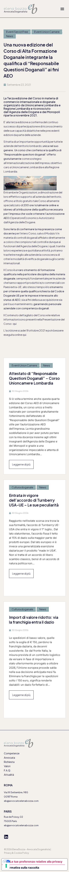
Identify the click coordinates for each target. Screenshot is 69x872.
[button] (62, 9)
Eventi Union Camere (46, 31)
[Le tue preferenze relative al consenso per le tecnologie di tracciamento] (6, 865)
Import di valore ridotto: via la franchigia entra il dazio (33, 619)
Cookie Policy (21, 853)
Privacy (8, 853)
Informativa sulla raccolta (21, 867)
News (9, 36)
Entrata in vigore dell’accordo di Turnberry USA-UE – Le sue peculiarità (34, 500)
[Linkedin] (6, 837)
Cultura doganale (22, 487)
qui (14, 323)
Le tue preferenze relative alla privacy (36, 861)
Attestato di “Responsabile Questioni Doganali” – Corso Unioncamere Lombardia (34, 378)
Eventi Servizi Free (17, 31)
